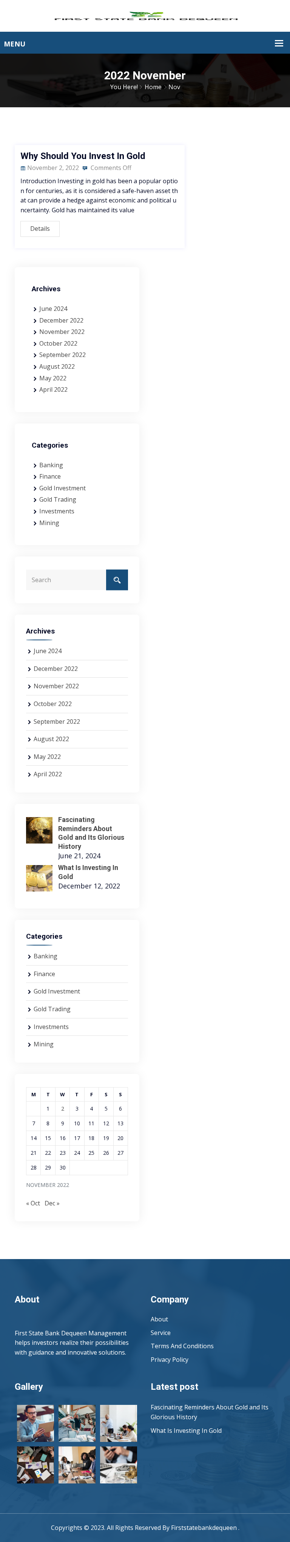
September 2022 (62, 355)
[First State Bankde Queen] (145, 15)
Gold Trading (57, 499)
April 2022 (53, 389)
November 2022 (62, 332)
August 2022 (57, 366)
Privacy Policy (170, 1359)
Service (161, 1333)
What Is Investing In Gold (186, 1430)
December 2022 (61, 320)
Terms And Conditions (182, 1346)
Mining (49, 523)
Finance (50, 476)
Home (153, 87)
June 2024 (53, 308)
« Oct (33, 1203)
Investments (56, 511)
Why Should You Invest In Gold (82, 156)
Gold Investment (62, 488)
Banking (51, 465)
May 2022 (52, 378)
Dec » (52, 1203)
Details (40, 228)
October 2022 (58, 343)
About (159, 1319)
